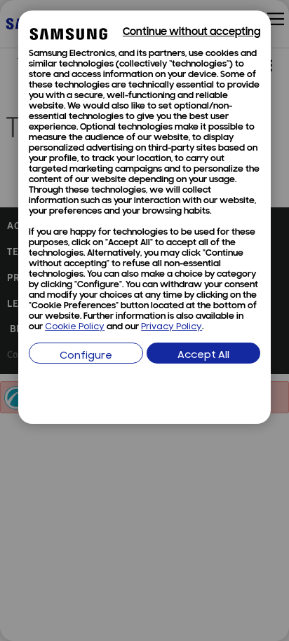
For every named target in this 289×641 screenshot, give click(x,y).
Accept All (203, 355)
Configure (86, 356)
